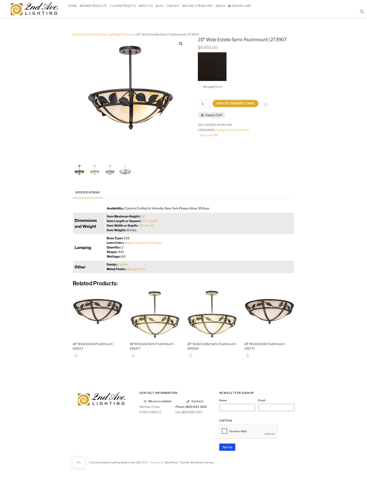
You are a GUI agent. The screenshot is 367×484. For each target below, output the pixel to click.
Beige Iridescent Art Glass (143, 243)
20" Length (150, 221)
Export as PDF (209, 135)
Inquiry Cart (213, 115)
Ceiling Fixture (225, 130)
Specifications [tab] (87, 192)
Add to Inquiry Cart (235, 103)
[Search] (362, 12)
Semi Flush (242, 130)
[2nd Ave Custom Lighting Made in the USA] (34, 8)
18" (143, 216)
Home (77, 34)
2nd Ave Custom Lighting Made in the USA (116, 462)
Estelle (123, 264)
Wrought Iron (136, 269)
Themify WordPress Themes (197, 462)
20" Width (146, 225)
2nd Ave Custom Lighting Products (109, 34)
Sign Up (227, 447)
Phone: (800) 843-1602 (191, 407)
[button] (180, 43)
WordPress (171, 462)
